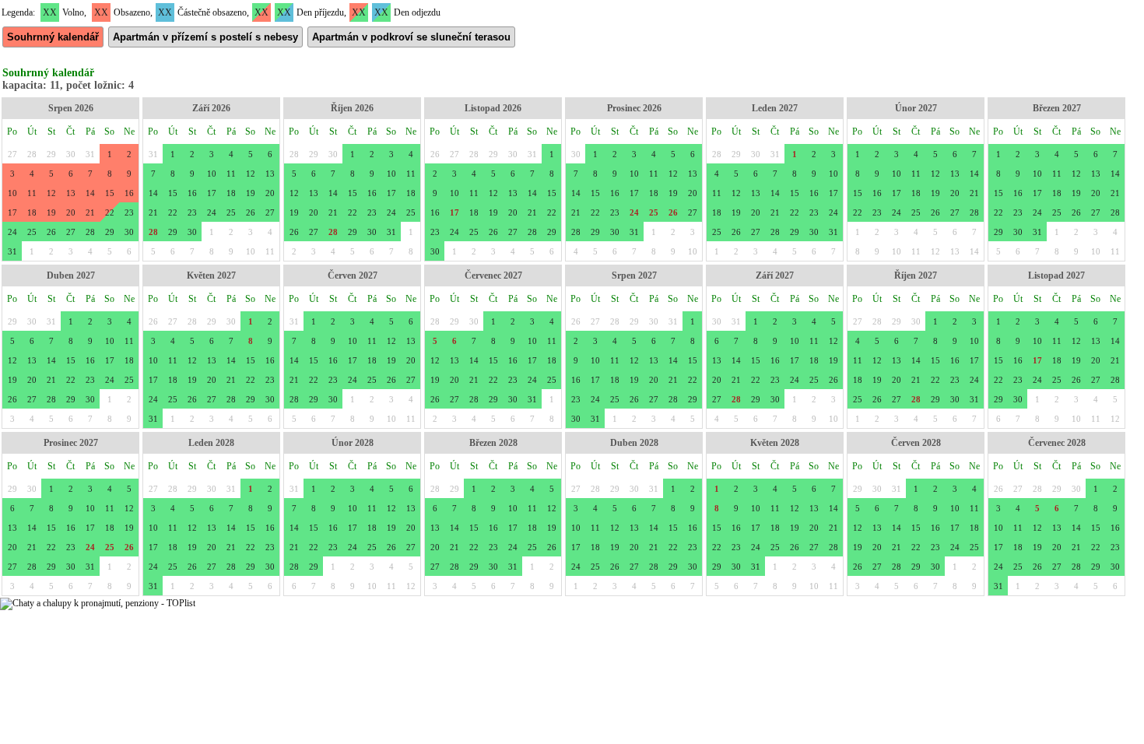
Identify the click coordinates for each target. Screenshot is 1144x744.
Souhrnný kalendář (53, 37)
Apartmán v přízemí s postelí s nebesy (205, 37)
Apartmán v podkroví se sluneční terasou (411, 37)
